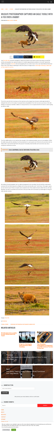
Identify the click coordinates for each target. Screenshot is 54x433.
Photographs (18, 324)
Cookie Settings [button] (6, 429)
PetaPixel (5, 321)
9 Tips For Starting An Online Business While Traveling (25, 345)
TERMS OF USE (4, 421)
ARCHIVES (3, 414)
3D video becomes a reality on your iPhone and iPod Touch (9, 334)
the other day (6, 60)
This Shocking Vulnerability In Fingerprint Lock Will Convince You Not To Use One (45, 346)
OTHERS (6, 324)
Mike (16, 20)
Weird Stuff (32, 324)
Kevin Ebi (13, 63)
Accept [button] (13, 429)
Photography (25, 324)
